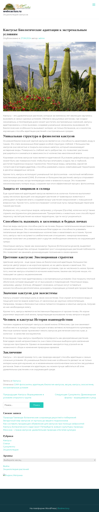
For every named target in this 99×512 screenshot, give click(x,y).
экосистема (87, 384)
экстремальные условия (15, 387)
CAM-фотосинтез (23, 384)
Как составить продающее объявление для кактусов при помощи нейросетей (43, 423)
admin (42, 38)
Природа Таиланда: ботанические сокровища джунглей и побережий (39, 417)
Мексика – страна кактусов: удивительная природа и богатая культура (39, 430)
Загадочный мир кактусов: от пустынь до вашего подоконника (35, 420)
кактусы (76, 384)
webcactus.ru (12, 11)
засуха (68, 384)
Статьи (6, 443)
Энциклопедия (10, 449)
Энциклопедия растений (16, 469)
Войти (6, 466)
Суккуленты (9, 446)
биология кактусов (54, 384)
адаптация (38, 384)
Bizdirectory (63, 508)
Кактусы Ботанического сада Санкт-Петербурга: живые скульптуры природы (43, 427)
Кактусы (17, 381)
